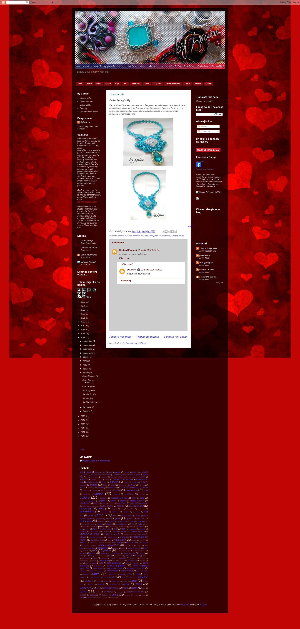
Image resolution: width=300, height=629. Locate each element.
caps (101, 490)
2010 (83, 436)
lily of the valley (105, 529)
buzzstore (99, 487)
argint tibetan (93, 477)
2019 (83, 325)
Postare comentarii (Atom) (134, 343)
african (97, 472)
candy (95, 490)
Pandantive (136, 83)
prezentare (86, 558)
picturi (82, 556)
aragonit (117, 474)
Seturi (147, 83)
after (104, 472)
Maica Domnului (95, 531)
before (104, 482)
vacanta (127, 595)
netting (145, 542)
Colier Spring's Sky (91, 376)
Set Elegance (88, 390)
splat (98, 581)
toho (83, 591)
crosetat (97, 503)
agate (117, 472)
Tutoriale (197, 83)
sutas (181, 236)
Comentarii (205, 131)
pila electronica (100, 556)
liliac (94, 529)
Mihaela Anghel (88, 262)
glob (117, 518)
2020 (83, 322)
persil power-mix (139, 551)
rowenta (142, 561)
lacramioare (122, 526)
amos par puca (95, 474)
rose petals (131, 561)
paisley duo (91, 548)
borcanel (135, 482)
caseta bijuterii (132, 490)
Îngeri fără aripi (86, 101)
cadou (122, 487)
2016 (83, 338)
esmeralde (104, 512)
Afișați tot (219, 283)
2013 (83, 424)
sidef (138, 574)
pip (109, 556)
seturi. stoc (112, 574)
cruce (105, 503)
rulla (101, 563)
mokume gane (103, 542)
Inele (125, 83)
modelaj (93, 542)
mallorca (107, 531)
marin (109, 540)
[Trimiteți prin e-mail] (163, 231)
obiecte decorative (108, 545)
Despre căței (85, 98)
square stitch (116, 581)
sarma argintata (116, 565)
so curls (132, 577)
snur (123, 577)
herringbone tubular (139, 521)
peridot (85, 551)
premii (137, 556)
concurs (103, 498)
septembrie (88, 353)
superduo (125, 584)
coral (142, 498)
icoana (109, 524)
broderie (131, 485)
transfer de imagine (135, 592)
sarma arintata (98, 568)
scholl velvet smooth (96, 571)
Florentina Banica (207, 277)
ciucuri (142, 494)
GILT (108, 519)
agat (110, 472)
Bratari (89, 83)
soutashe (89, 581)
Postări (203, 127)
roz (81, 563)
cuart (111, 503)
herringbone (122, 521)
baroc (108, 479)
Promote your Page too (205, 169)
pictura (142, 553)
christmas (129, 494)
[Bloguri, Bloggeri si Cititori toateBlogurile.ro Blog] (209, 192)
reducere (133, 558)
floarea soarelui (127, 515)
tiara (143, 588)
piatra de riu (105, 553)
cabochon (112, 487)
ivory (83, 526)
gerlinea (99, 519)
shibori (129, 574)
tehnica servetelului (110, 588)
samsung (136, 563)
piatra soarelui (129, 553)
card (108, 490)
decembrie (88, 341)
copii (134, 498)
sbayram (185, 604)
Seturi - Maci (88, 398)
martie (86, 372)
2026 (83, 302)
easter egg (141, 509)
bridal (113, 485)
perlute (158, 236)
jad (96, 526)
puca (95, 558)
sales (127, 563)
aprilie (86, 369)
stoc (133, 580)
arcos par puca (134, 474)
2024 (83, 306)
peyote (93, 553)
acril (81, 472)
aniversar (107, 474)
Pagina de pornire (148, 336)
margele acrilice (120, 531)
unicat (115, 594)
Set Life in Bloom (90, 402)
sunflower (113, 584)
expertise (126, 512)
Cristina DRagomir (128, 250)
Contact (208, 83)
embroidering (87, 511)
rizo (113, 561)
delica (101, 508)
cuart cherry (121, 503)
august (86, 357)
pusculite (122, 558)
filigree (90, 515)
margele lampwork (96, 537)
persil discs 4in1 (124, 551)
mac (116, 529)
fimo (100, 515)
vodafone (90, 597)
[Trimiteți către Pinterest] (175, 231)
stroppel (90, 584)
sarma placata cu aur (135, 568)
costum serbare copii (87, 501)
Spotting (83, 108)
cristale (123, 501)
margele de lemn (137, 531)
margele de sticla (130, 534)
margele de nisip (89, 533)
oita (126, 545)
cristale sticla (147, 236)
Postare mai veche (176, 336)
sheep (121, 574)
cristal (113, 501)
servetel (85, 574)
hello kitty (100, 521)
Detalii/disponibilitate (205, 186)
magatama (132, 529)
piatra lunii (116, 553)
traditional (108, 592)
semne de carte (142, 571)
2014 (83, 420)
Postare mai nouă (120, 336)
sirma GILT (112, 577)
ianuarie (87, 411)
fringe (138, 515)
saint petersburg (114, 563)
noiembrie (87, 345)
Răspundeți (124, 258)
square (105, 581)
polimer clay (118, 556)
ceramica (86, 494)
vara (143, 595)
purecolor (104, 558)
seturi (94, 573)
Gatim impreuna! (89, 255)
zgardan (113, 597)
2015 (83, 416)
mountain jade (132, 542)
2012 (83, 428)
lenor (87, 529)
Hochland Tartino (88, 524)
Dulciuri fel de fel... (90, 247)
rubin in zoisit (90, 563)
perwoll (83, 553)
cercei (98, 493)
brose (82, 487)
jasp (104, 526)
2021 (83, 318)
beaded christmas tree (122, 479)
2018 (83, 330)
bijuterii (114, 481)
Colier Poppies (88, 386)
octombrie (88, 349)
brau (105, 485)
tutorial (105, 595)
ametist (145, 472)
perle (94, 550)
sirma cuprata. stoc (97, 577)
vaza (82, 597)
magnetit (83, 531)
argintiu (104, 477)
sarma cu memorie (115, 568)
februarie (87, 407)
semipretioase (127, 571)
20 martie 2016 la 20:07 (151, 270)
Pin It (82, 449)
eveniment (115, 512)
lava (81, 529)
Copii (117, 83)
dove (122, 509)
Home (80, 83)
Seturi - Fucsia (89, 394)
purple (113, 558)
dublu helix (131, 509)
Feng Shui (157, 83)
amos (84, 474)
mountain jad (117, 542)
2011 (83, 432)
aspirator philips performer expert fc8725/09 (128, 477)
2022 (83, 314)
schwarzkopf (112, 571)
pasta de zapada (134, 548)
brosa (142, 485)
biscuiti (126, 482)
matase (134, 540)
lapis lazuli (140, 526)
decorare (120, 506)
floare (115, 515)
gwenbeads (204, 255)
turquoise (94, 595)
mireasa (83, 542)
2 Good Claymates (208, 248)
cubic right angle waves (91, 506)
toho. (99, 592)
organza (139, 545)
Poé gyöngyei (206, 262)
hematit (110, 521)
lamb (131, 526)
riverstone (104, 560)
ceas (146, 490)
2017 (83, 333)
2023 (83, 310)
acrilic (89, 472)
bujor (90, 487)
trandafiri (120, 592)
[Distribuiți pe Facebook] (172, 231)
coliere (121, 236)
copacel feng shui (119, 498)
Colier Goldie (85, 105)
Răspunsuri (127, 264)
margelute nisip (97, 540)
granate (129, 519)
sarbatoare (98, 566)
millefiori (142, 540)
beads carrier (92, 482)
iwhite (90, 526)
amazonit (135, 472)
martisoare (120, 539)
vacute (136, 595)
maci (123, 529)
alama (127, 472)
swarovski (85, 587)
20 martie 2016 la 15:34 (148, 250)
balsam (100, 479)
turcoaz (83, 595)
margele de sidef (112, 534)
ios (147, 524)
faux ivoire (136, 512)
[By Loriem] (198, 166)
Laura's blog (87, 240)
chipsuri (116, 494)
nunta (93, 545)
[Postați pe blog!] (166, 231)
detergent (113, 509)
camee (145, 487)
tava (98, 588)
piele (89, 555)
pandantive (103, 548)
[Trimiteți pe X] (169, 231)
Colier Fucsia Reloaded (88, 381)
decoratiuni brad (136, 506)
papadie (115, 548)
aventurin (84, 479)
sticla (125, 581)
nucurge (85, 545)
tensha (125, 588)
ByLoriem (131, 270)
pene (145, 548)
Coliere (108, 83)
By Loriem (200, 161)
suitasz (174, 236)
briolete (122, 485)
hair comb (141, 519)
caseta (116, 490)
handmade (86, 521)
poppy (128, 556)
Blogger (203, 604)
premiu (145, 556)
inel (132, 524)
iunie (85, 365)
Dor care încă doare (89, 112)
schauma (83, 571)
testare (134, 588)
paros (123, 548)
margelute (124, 537)
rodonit (120, 561)
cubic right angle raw (139, 503)
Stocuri (187, 83)
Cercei (98, 83)
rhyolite (94, 561)
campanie (86, 490)
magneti (142, 529)
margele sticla (112, 537)
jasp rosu (112, 526)
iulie (85, 361)
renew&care (84, 561)
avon (93, 479)
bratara (93, 484)
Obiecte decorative (173, 83)
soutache (166, 236)
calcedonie (133, 487)
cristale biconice (132, 236)
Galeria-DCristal (207, 269)
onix (131, 545)
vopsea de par (102, 597)
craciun (102, 501)
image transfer (121, 524)
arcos (124, 474)
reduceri (142, 558)
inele (140, 524)
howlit (100, 524)
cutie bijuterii (107, 506)
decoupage (86, 508)
